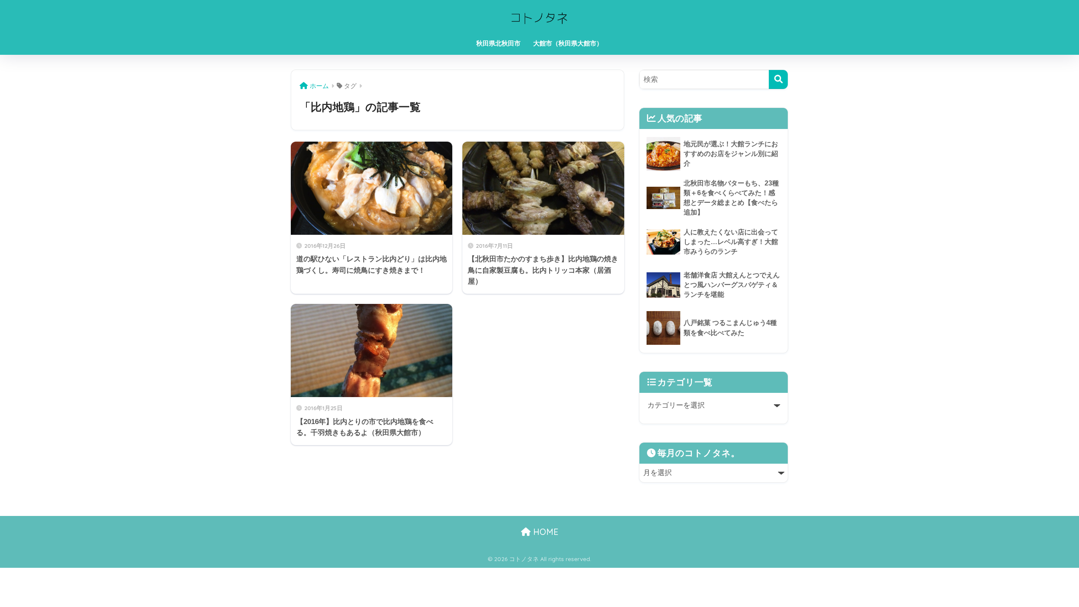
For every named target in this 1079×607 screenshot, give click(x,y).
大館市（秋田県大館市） (568, 43)
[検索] (778, 79)
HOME (544, 531)
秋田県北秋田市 (498, 43)
